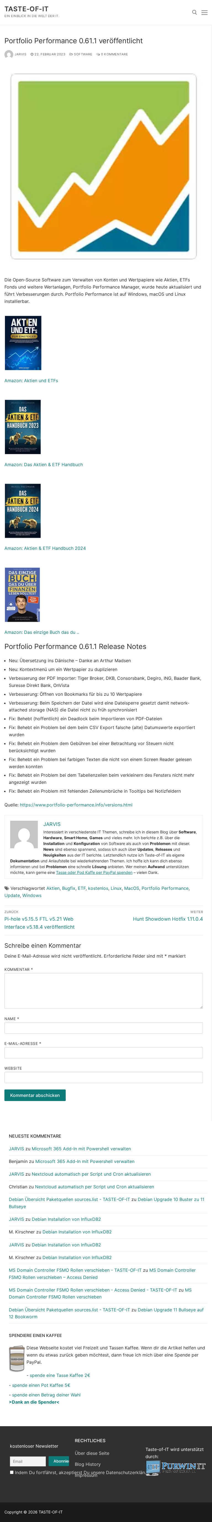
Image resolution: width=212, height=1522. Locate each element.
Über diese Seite (92, 1453)
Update (12, 895)
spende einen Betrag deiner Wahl (46, 1395)
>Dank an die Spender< (34, 1402)
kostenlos (98, 888)
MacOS (131, 888)
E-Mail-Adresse (22, 1043)
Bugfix (68, 888)
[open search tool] (194, 12)
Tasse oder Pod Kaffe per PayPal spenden (94, 872)
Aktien (53, 888)
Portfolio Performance (165, 888)
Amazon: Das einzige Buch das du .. (41, 632)
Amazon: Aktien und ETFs (31, 380)
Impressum (86, 1475)
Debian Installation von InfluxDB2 (66, 1219)
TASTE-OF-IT (26, 9)
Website (13, 1068)
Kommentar (18, 969)
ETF (82, 888)
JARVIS (20, 54)
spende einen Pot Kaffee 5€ (41, 1385)
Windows (31, 895)
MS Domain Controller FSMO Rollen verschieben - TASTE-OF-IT (75, 1270)
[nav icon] (205, 12)
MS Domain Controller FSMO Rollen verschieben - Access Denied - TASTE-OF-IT (93, 1290)
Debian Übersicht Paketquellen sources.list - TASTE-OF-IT (69, 1199)
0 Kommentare (114, 54)
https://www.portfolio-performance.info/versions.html (76, 805)
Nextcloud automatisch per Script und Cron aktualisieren (91, 1174)
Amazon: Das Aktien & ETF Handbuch (43, 464)
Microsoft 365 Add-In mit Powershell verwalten (81, 1148)
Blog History (88, 1464)
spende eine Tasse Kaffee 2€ (60, 1375)
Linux (116, 888)
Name (11, 1019)
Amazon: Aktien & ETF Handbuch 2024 (45, 548)
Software (82, 54)
